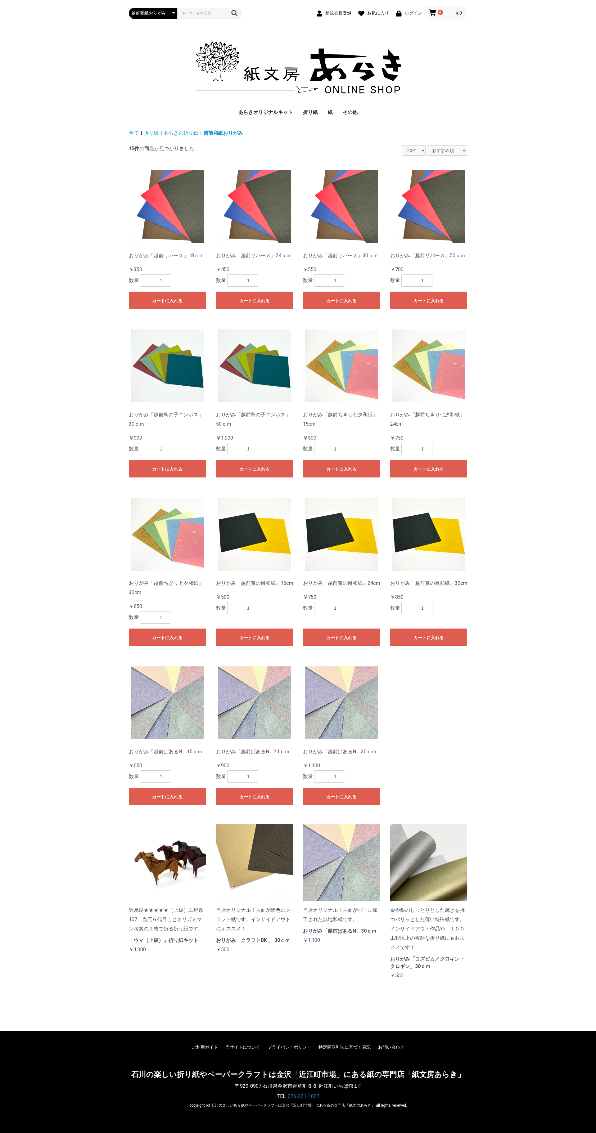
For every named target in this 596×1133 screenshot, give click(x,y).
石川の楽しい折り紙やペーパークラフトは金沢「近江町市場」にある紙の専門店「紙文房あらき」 (298, 1074)
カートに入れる (167, 300)
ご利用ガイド (205, 1047)
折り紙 (310, 112)
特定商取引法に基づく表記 (344, 1047)
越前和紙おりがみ (223, 133)
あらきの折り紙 (181, 133)
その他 (350, 112)
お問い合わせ (391, 1047)
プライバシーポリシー (289, 1047)
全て (134, 133)
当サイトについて (242, 1047)
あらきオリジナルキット (265, 112)
